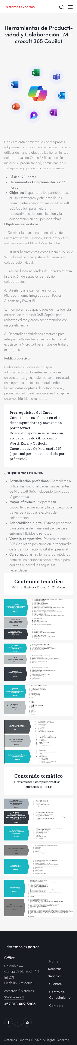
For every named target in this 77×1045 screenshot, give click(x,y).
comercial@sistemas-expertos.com (19, 994)
